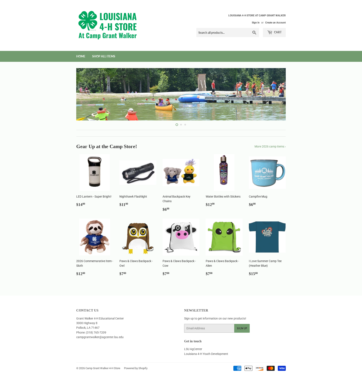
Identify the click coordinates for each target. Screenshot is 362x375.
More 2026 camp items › (270, 146)
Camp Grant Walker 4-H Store (102, 368)
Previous (85, 94)
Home (80, 56)
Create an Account (275, 22)
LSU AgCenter (193, 349)
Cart (277, 32)
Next (277, 94)
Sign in (256, 22)
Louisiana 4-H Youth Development (206, 354)
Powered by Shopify (135, 368)
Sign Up (242, 328)
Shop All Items (103, 56)
